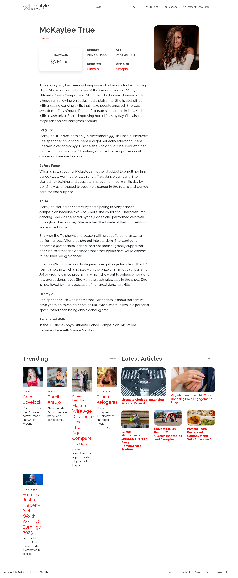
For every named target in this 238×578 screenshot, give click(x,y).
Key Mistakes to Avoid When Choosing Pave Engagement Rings (191, 399)
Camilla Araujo (55, 399)
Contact (185, 572)
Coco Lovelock (32, 399)
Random (172, 7)
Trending (153, 7)
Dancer (44, 38)
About (172, 572)
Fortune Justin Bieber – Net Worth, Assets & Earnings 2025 (32, 513)
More (112, 358)
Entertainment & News (197, 7)
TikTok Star (103, 391)
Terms (218, 572)
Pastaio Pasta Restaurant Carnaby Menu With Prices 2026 (199, 434)
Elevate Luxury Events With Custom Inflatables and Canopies (168, 434)
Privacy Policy (202, 572)
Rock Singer (30, 489)
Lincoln (93, 69)
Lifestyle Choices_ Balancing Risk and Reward (142, 401)
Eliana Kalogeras (107, 399)
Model (26, 391)
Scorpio (122, 69)
